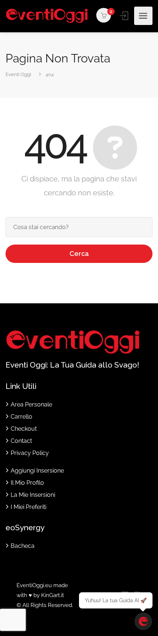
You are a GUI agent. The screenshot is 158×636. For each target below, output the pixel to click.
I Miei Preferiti (28, 506)
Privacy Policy (30, 452)
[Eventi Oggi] (47, 16)
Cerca (79, 253)
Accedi (124, 15)
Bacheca (23, 545)
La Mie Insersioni (33, 494)
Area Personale (31, 404)
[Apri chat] (143, 621)
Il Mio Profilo (27, 482)
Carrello (21, 416)
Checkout (24, 428)
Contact (21, 440)
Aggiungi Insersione (37, 470)
